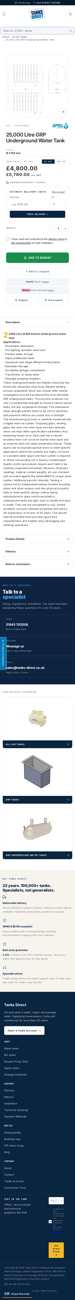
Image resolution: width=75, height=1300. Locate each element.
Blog (7, 1152)
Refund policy (49, 1290)
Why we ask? (58, 192)
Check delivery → (37, 214)
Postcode (14, 197)
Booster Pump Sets (16, 1061)
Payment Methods (15, 1116)
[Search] (71, 31)
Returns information (18, 564)
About (8, 1168)
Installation (10, 1103)
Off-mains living (14, 1145)
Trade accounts (14, 1181)
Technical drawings (16, 1109)
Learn (46, 282)
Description (13, 322)
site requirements (21, 242)
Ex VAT (48, 161)
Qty (53, 197)
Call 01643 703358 (48, 2)
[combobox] (37, 31)
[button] (4, 14)
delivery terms (56, 239)
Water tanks (11, 1048)
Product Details (15, 538)
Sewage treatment (15, 1074)
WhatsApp (24, 2)
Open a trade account (24, 1030)
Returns (9, 1096)
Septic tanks (12, 1068)
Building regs (12, 1139)
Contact (9, 1174)
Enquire (23, 300)
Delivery (11, 551)
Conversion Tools (15, 1187)
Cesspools (11, 362)
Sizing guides (12, 1132)
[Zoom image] (63, 112)
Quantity (11, 228)
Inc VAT (61, 161)
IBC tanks (10, 1054)
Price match (55, 300)
